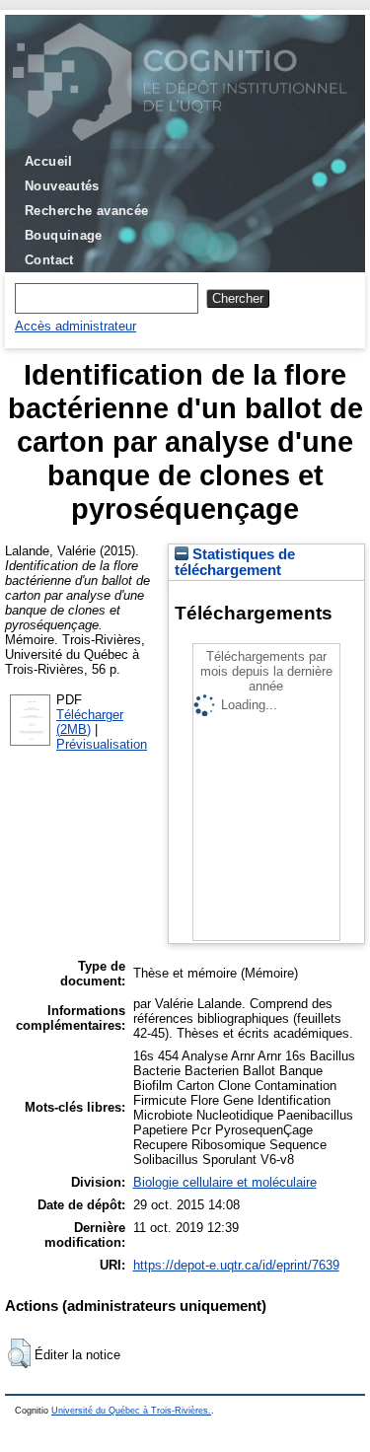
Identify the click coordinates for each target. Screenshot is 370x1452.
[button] (19, 1353)
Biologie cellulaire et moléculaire (225, 1182)
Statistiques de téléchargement (235, 562)
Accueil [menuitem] (49, 161)
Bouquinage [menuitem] (64, 235)
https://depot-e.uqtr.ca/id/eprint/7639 (236, 1265)
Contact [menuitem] (49, 260)
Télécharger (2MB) (89, 722)
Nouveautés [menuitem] (62, 186)
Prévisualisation (101, 744)
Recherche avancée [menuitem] (87, 210)
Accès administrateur (75, 326)
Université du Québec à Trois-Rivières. (131, 1411)
